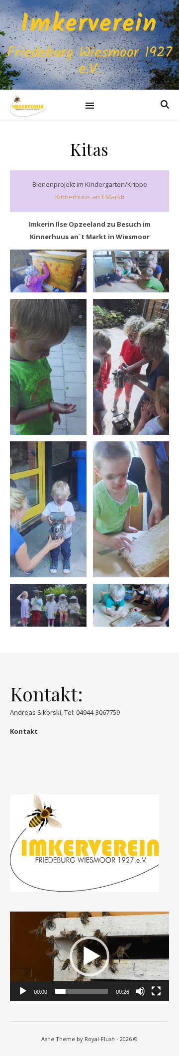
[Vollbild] (156, 991)
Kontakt (24, 731)
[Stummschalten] (140, 991)
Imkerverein (89, 24)
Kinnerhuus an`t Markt (89, 196)
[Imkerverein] (28, 105)
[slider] (81, 991)
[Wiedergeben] (23, 991)
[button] (89, 956)
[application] (89, 956)
